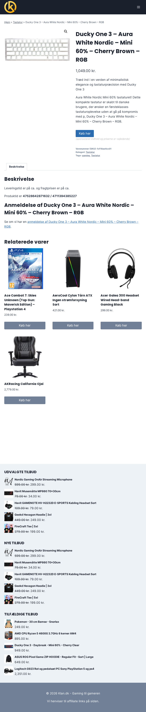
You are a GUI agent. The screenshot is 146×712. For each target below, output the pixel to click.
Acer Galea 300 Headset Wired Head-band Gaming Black (120, 300)
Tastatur (18, 22)
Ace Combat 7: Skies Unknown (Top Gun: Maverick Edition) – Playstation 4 (20, 302)
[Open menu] (138, 7)
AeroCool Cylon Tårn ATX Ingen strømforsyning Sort (72, 300)
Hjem (7, 22)
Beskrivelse (16, 166)
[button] (65, 31)
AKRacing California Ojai (23, 384)
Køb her (85, 133)
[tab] (16, 167)
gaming (86, 155)
